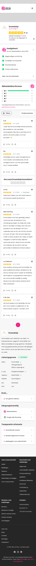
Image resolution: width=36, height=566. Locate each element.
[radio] (10, 33)
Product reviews (6, 517)
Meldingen (4, 468)
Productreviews (27, 113)
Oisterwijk (19, 367)
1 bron (24, 36)
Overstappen (5, 521)
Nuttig (8, 144)
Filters (8, 113)
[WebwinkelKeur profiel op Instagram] (18, 552)
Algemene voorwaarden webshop (26, 468)
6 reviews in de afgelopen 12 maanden (18, 39)
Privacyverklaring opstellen (25, 475)
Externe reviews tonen (8, 514)
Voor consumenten (7, 482)
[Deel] (15, 144)
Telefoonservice (24, 494)
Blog (2, 532)
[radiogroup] (16, 33)
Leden (3, 464)
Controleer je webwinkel (23, 489)
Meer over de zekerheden (10, 76)
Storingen (4, 539)
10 (26, 33)
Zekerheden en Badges (8, 478)
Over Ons (4, 529)
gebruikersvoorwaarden (8, 107)
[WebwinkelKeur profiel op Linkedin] (21, 552)
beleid (22, 559)
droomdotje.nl (13, 29)
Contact (4, 535)
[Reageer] (12, 144)
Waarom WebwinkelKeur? (6, 473)
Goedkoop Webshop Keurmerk (26, 482)
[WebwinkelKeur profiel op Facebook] (15, 552)
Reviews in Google (7, 510)
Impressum (5, 542)
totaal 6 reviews (14, 36)
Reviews (4, 507)
